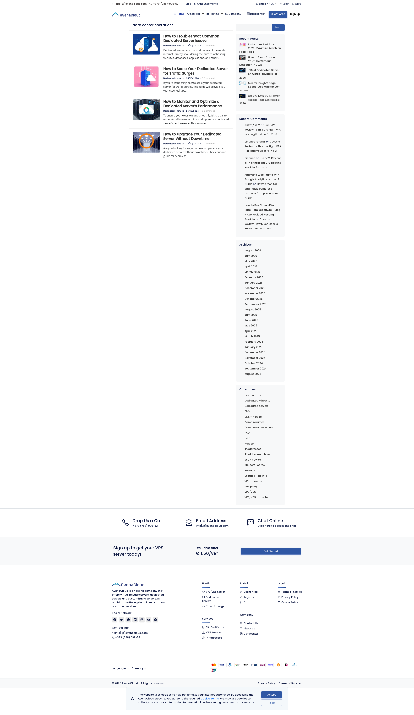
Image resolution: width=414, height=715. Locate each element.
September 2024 (256, 368)
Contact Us (251, 623)
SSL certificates (255, 465)
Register (249, 597)
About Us (249, 628)
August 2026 (253, 250)
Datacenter (251, 633)
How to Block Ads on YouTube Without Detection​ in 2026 (257, 61)
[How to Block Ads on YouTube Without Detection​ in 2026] (242, 57)
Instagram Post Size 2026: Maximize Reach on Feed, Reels (260, 48)
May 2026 (251, 261)
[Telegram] (155, 620)
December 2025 (255, 288)
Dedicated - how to (173, 45)
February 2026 (254, 277)
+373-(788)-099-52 (165, 4)
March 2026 (252, 272)
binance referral (255, 141)
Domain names (254, 422)
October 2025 (254, 299)
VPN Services (214, 632)
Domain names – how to (261, 427)
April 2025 (251, 331)
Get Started (271, 551)
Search (278, 27)
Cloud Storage (215, 606)
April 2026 (251, 266)
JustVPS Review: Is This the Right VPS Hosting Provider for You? (263, 129)
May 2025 (251, 325)
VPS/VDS (250, 492)
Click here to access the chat (277, 526)
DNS (247, 411)
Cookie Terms (210, 698)
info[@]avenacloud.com (131, 4)
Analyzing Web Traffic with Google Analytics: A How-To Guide (263, 179)
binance (250, 158)
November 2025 (255, 293)
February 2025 (254, 342)
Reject (271, 702)
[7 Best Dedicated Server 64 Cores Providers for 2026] (242, 70)
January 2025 (253, 347)
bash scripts (253, 395)
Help (247, 438)
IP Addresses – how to (259, 454)
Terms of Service (291, 592)
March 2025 (252, 336)
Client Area (251, 592)
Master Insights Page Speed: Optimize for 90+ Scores (259, 86)
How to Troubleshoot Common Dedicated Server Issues (191, 38)
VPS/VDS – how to (256, 497)
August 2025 (253, 309)
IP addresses (253, 449)
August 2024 (253, 374)
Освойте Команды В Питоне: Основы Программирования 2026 (259, 99)
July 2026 (251, 256)
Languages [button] (119, 668)
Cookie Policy (289, 602)
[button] (266, 4)
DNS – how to (253, 417)
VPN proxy (251, 486)
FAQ (247, 433)
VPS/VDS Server (215, 592)
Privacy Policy (290, 597)
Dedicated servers (256, 406)
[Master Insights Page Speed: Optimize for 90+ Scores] (242, 83)
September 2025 (255, 304)
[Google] (128, 620)
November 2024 (255, 358)
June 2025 (251, 320)
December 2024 (255, 352)
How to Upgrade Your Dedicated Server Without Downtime (192, 136)
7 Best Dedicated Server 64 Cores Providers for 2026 (259, 73)
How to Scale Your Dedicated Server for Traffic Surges (195, 71)
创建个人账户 (252, 125)
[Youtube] (148, 620)
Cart (247, 602)
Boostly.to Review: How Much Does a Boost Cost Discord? (261, 224)
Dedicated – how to (257, 400)
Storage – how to (256, 476)
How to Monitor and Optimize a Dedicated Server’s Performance (192, 104)
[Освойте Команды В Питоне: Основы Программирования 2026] (242, 96)
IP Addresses (214, 637)
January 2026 (253, 283)
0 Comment (208, 45)
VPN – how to (253, 481)
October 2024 (254, 363)
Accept (271, 694)
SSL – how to (253, 460)
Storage (250, 470)
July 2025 (251, 315)
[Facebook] (114, 620)
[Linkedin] (135, 620)
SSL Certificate (215, 627)
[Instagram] (142, 620)
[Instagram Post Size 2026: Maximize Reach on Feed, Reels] (242, 44)
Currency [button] (137, 668)
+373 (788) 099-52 (145, 526)
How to (249, 444)
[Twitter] (121, 620)
